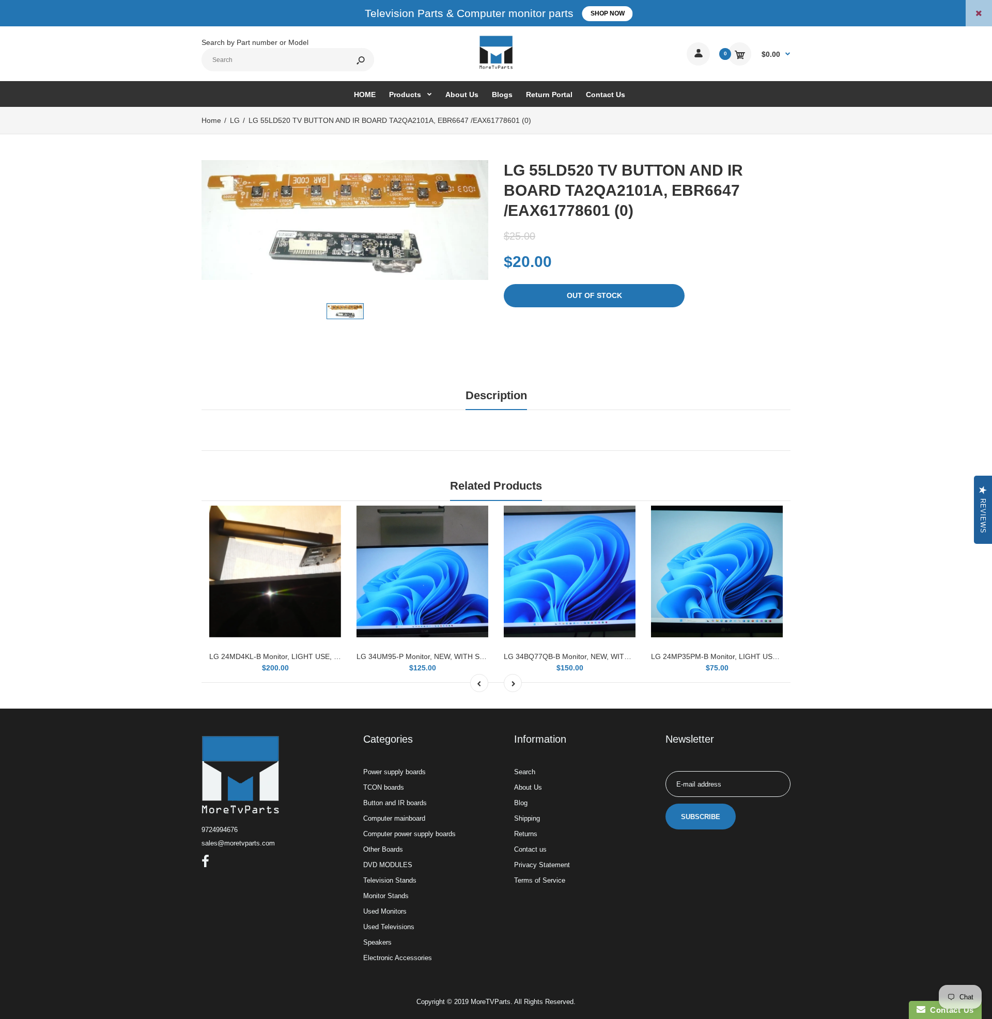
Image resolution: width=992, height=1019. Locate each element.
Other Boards (383, 849)
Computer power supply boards (409, 834)
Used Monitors (385, 911)
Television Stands (389, 880)
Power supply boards (394, 772)
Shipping (527, 818)
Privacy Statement (542, 865)
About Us (528, 787)
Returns (525, 834)
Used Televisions (388, 927)
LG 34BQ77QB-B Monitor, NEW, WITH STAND (579, 656)
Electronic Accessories (397, 958)
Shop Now (608, 13)
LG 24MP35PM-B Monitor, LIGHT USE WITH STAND (737, 656)
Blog (521, 803)
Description (496, 395)
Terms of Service (539, 880)
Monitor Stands (386, 896)
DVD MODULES (387, 865)
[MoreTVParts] (496, 68)
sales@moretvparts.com (238, 843)
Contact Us (949, 1010)
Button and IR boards (395, 803)
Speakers (377, 942)
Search (524, 772)
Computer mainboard (394, 818)
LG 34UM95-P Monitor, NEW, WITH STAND (428, 656)
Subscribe (700, 817)
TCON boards (383, 787)
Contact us (530, 849)
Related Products (496, 485)
